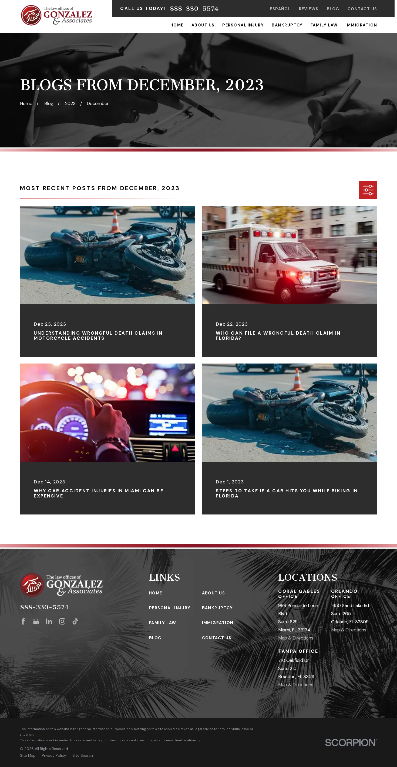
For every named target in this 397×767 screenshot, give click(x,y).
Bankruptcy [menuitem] (287, 25)
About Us (213, 593)
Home (155, 593)
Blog (333, 9)
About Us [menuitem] (203, 25)
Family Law (162, 622)
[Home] (56, 15)
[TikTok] (75, 621)
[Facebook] (23, 621)
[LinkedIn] (49, 621)
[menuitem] (28, 755)
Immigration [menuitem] (361, 25)
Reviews (309, 9)
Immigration (218, 622)
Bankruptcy (217, 608)
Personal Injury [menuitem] (243, 25)
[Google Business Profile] (36, 621)
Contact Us (362, 9)
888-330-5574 (194, 9)
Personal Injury (170, 608)
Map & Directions (295, 638)
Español (280, 9)
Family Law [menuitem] (324, 25)
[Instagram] (62, 621)
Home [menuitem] (177, 25)
